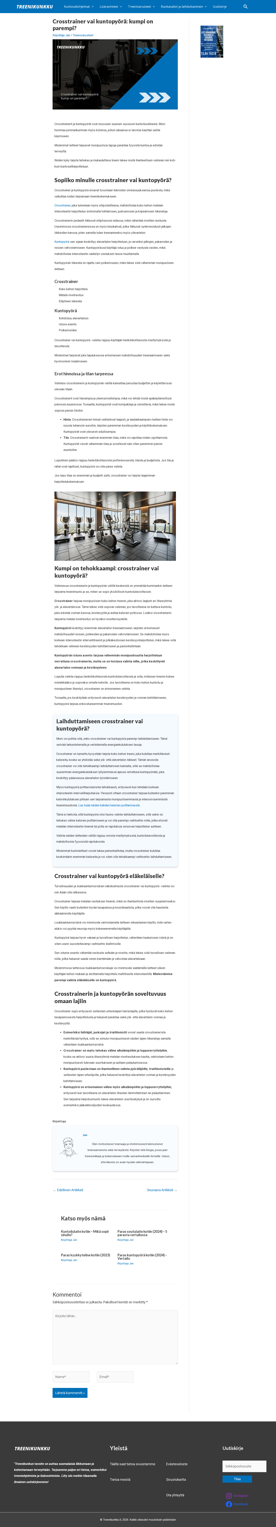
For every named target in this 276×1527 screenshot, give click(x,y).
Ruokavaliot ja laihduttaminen (182, 6)
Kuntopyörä (61, 242)
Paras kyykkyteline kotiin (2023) (85, 1255)
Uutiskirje (220, 6)
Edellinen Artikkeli (68, 1190)
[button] (245, 6)
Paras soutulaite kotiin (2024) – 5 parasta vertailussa (142, 1233)
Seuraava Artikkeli (162, 1190)
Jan (85, 1135)
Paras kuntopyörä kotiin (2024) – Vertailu (142, 1256)
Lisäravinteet (109, 6)
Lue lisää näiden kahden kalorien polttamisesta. (109, 805)
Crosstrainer (62, 205)
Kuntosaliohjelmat (77, 6)
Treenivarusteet (139, 6)
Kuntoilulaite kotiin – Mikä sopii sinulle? (85, 1233)
